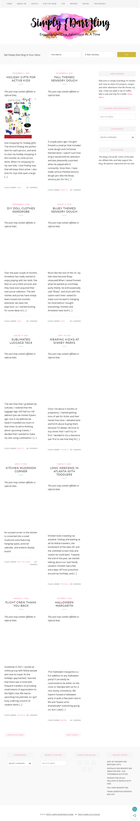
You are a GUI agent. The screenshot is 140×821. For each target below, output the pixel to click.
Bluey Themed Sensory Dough (64, 210)
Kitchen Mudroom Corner (21, 469)
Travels (64, 450)
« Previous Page (15, 735)
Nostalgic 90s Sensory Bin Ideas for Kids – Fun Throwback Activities (119, 771)
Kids (19, 187)
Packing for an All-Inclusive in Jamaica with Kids (119, 781)
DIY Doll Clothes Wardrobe (21, 210)
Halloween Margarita (64, 604)
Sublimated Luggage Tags (21, 341)
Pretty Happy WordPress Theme (60, 814)
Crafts (64, 190)
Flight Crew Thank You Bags (21, 604)
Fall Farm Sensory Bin (117, 788)
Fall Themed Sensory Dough (64, 79)
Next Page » (73, 735)
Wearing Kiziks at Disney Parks (64, 341)
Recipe (64, 720)
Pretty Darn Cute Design (89, 814)
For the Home (23, 562)
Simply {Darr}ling (70, 26)
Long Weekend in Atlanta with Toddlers (64, 471)
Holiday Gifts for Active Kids (21, 79)
